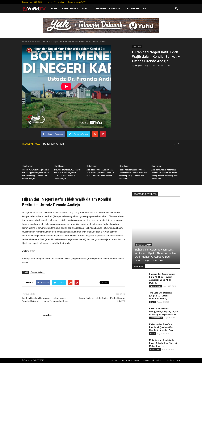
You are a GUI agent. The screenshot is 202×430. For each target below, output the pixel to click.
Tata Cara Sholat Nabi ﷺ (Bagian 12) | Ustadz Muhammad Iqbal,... (160, 296)
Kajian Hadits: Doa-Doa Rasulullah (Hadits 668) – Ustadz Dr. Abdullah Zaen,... (162, 327)
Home (49, 2)
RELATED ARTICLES (31, 144)
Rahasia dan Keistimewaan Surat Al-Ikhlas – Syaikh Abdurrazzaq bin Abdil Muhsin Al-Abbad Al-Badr (155, 253)
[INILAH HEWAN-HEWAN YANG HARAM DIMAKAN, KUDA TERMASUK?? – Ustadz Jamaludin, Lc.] (68, 157)
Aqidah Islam (155, 349)
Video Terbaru (70, 8)
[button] (176, 8)
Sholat (152, 302)
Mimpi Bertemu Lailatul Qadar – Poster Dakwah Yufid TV (102, 300)
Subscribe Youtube (135, 8)
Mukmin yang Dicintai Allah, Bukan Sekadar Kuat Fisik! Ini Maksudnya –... (163, 343)
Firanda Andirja (37, 272)
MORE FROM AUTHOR (53, 144)
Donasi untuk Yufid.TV (76, 2)
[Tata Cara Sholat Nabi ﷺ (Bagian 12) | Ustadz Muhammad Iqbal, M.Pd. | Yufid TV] (139, 296)
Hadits (152, 334)
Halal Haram (137, 46)
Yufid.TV (139, 260)
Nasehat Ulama (143, 245)
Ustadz (86, 8)
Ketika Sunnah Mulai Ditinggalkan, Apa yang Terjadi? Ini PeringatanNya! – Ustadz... (164, 311)
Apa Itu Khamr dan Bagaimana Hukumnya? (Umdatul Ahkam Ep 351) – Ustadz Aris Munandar (100, 173)
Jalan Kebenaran (156, 318)
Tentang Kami (59, 2)
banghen (139, 65)
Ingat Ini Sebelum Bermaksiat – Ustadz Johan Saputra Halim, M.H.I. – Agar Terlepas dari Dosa (45, 300)
